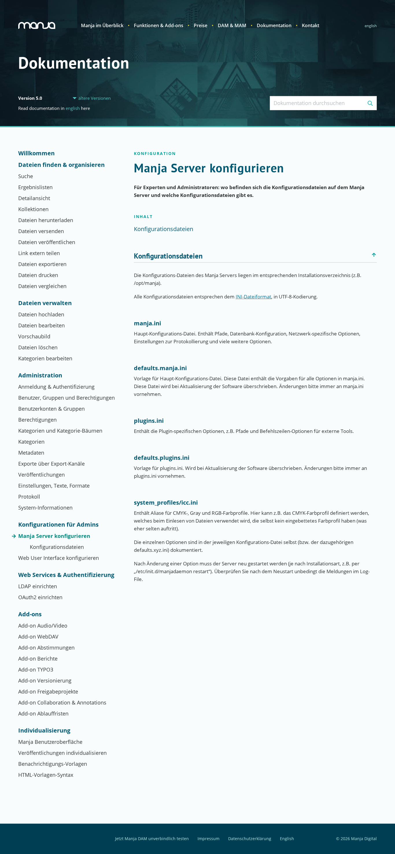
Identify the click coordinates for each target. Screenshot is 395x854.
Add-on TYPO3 (35, 669)
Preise (200, 25)
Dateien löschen (38, 347)
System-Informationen (45, 507)
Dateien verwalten (45, 303)
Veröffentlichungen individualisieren (62, 752)
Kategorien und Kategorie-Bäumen (60, 430)
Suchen (369, 103)
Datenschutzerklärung (249, 839)
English (371, 25)
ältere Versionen (94, 98)
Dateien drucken (38, 275)
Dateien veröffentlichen (46, 242)
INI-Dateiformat (253, 296)
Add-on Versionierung (44, 680)
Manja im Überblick (102, 25)
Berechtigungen (37, 419)
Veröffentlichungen (41, 474)
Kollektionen (33, 209)
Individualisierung (44, 730)
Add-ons (30, 614)
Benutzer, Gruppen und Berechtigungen (66, 397)
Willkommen (36, 153)
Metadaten (31, 452)
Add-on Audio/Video (42, 625)
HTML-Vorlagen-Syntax (45, 774)
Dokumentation (274, 25)
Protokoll (29, 496)
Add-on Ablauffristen (43, 713)
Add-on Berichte (38, 658)
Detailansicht (34, 198)
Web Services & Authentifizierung (66, 575)
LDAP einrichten (37, 586)
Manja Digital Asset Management (36, 25)
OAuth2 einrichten (40, 597)
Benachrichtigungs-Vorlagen (52, 763)
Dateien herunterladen (45, 220)
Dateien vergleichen (42, 286)
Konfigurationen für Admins (58, 524)
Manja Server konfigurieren (54, 535)
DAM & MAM (232, 25)
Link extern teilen (39, 253)
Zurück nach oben (374, 255)
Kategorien (31, 441)
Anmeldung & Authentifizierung (56, 386)
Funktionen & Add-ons (158, 25)
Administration (40, 375)
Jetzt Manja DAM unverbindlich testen (152, 839)
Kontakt (310, 25)
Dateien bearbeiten (41, 325)
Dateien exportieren (42, 264)
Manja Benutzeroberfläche (50, 741)
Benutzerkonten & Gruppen (51, 408)
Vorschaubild (34, 336)
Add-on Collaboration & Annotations (62, 702)
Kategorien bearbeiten (45, 358)
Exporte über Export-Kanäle (51, 463)
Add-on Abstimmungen (46, 647)
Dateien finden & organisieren (61, 165)
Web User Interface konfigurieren (58, 557)
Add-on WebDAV (38, 636)
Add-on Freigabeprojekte (48, 691)
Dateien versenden (41, 231)
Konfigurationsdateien (57, 546)
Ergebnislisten (35, 187)
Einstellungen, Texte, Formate (54, 485)
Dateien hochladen (41, 314)
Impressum (208, 839)
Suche (25, 176)
